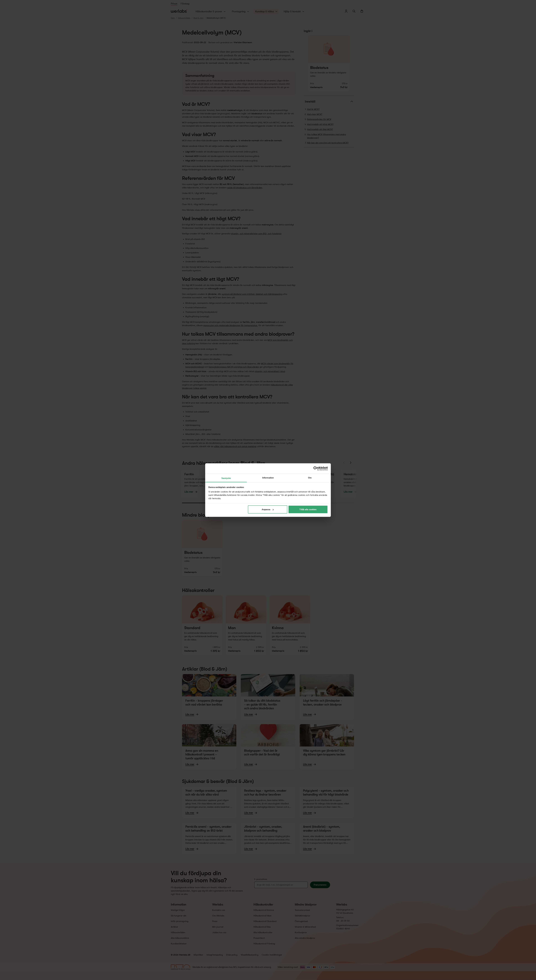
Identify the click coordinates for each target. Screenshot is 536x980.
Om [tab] (310, 477)
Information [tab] (268, 477)
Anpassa (266, 509)
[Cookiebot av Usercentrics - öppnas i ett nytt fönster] (315, 468)
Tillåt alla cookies (307, 509)
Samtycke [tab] (226, 478)
